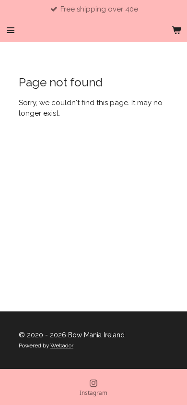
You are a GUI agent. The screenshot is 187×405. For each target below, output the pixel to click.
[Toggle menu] (10, 30)
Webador (61, 345)
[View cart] (176, 30)
